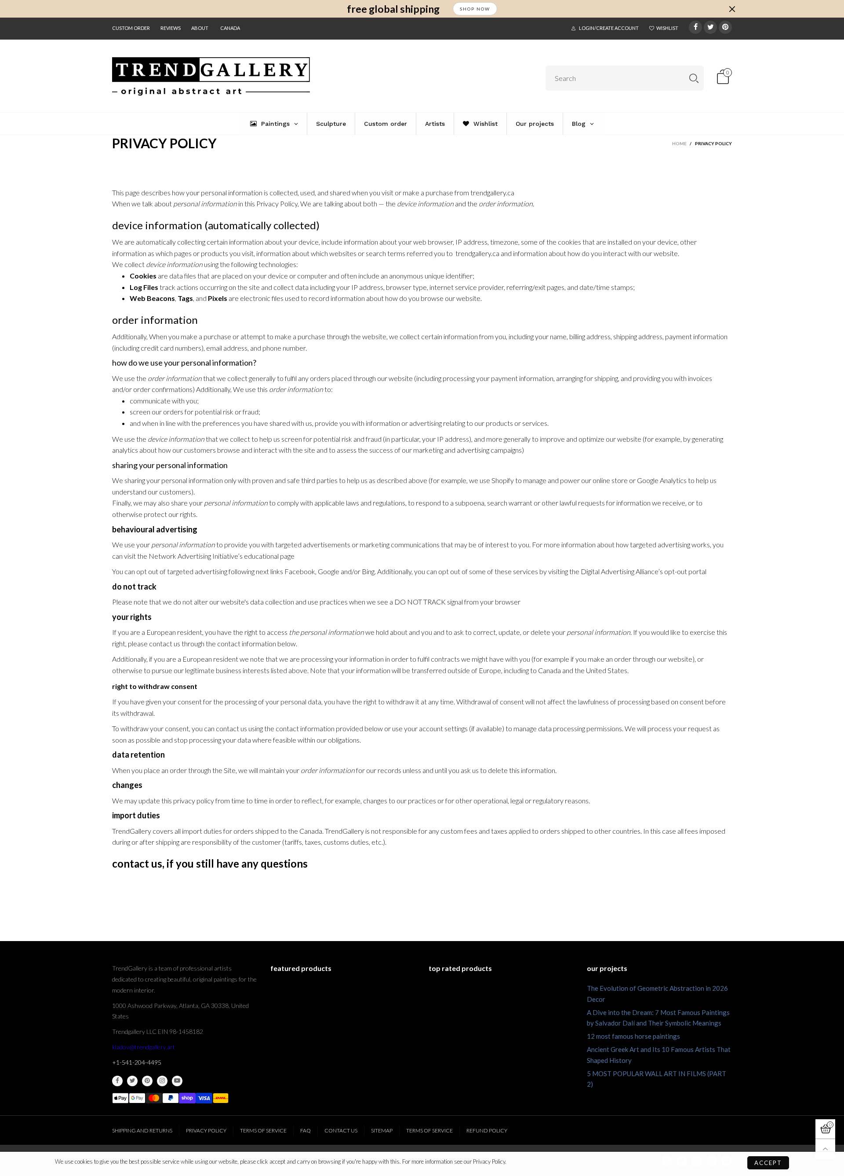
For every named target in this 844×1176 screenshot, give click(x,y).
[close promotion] (731, 9)
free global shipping (393, 9)
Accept (768, 1162)
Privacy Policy (206, 1130)
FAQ (305, 1130)
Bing (368, 571)
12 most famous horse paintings (633, 1036)
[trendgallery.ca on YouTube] (177, 1081)
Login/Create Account (609, 28)
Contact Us (340, 1130)
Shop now (475, 8)
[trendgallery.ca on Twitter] (132, 1081)
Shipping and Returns (142, 1130)
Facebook (299, 571)
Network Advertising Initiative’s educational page (222, 556)
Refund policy (486, 1130)
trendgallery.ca (492, 192)
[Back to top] (825, 1149)
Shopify (502, 480)
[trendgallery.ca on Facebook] (117, 1081)
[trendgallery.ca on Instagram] (162, 1081)
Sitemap (382, 1130)
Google (328, 571)
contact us (137, 863)
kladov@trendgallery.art (143, 1047)
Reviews (170, 28)
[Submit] (693, 78)
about (199, 28)
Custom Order (131, 28)
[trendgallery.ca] (211, 76)
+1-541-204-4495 (136, 1062)
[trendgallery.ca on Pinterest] (147, 1081)
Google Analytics (662, 480)
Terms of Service (263, 1130)
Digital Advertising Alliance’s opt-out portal (643, 571)
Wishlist (667, 28)
